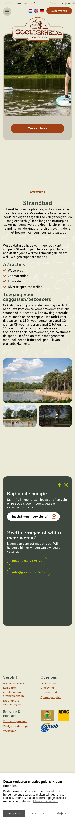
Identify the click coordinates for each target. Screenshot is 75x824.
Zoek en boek (37, 128)
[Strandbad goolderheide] (37, 380)
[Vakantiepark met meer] (20, 416)
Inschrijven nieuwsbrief (30, 516)
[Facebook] (59, 485)
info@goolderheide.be (28, 572)
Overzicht (37, 192)
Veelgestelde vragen (16, 726)
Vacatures (9, 731)
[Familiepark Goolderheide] (38, 29)
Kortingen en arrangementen (13, 694)
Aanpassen (37, 813)
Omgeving (47, 687)
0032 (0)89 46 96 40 (27, 561)
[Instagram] (66, 485)
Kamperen (10, 687)
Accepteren (14, 813)
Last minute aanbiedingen (12, 702)
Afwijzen (61, 813)
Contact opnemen (15, 721)
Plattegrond (49, 692)
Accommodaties (13, 683)
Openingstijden (51, 697)
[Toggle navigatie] (7, 11)
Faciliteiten (48, 683)
